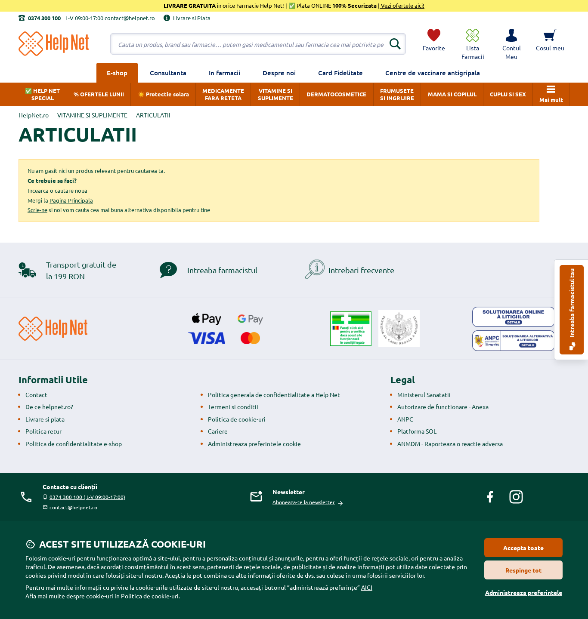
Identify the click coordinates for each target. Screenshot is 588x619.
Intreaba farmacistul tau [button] (572, 303)
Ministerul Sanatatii (424, 394)
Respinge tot (523, 570)
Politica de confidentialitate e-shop (73, 443)
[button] (511, 44)
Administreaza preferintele (523, 592)
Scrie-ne (37, 209)
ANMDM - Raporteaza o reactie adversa (450, 443)
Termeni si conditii (233, 406)
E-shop (117, 72)
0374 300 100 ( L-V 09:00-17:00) (87, 496)
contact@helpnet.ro (73, 507)
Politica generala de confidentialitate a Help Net (274, 394)
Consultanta (168, 72)
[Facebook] (490, 497)
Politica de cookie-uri (237, 419)
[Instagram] (516, 497)
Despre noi (279, 72)
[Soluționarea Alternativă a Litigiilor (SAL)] (513, 340)
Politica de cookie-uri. (150, 596)
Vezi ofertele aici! (402, 5)
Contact (36, 394)
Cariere (218, 431)
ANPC (405, 419)
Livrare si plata (45, 419)
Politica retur (43, 431)
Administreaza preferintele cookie (254, 443)
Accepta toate (523, 547)
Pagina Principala (71, 200)
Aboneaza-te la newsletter (303, 502)
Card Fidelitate (340, 72)
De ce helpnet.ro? (49, 406)
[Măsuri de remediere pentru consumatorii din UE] (513, 317)
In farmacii (224, 72)
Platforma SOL (416, 431)
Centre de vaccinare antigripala (432, 72)
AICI (366, 587)
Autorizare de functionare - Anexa (443, 406)
